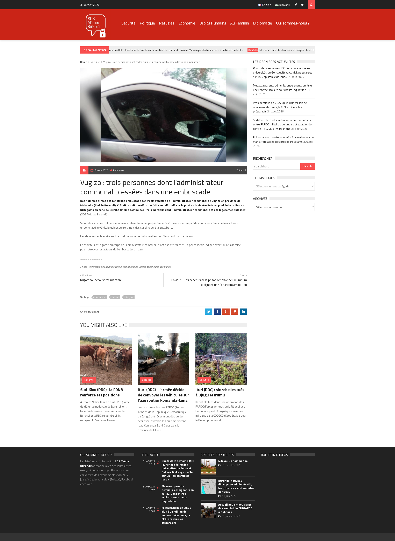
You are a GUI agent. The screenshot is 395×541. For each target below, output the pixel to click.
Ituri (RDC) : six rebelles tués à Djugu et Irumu (219, 392)
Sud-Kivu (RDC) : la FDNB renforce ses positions (101, 392)
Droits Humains (212, 23)
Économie (186, 23)
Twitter (303, 4)
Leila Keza (118, 170)
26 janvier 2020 (231, 516)
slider (115, 297)
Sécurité (128, 23)
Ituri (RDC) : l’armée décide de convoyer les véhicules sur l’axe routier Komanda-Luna (163, 394)
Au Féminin (239, 23)
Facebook (296, 4)
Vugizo (129, 297)
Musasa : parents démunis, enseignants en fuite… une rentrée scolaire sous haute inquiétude (311, 50)
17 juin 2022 (229, 496)
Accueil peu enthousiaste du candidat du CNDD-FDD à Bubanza (235, 508)
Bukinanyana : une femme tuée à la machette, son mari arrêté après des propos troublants (283, 139)
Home (83, 62)
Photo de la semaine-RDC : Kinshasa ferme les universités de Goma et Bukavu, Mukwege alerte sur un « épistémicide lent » (162, 50)
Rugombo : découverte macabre (101, 280)
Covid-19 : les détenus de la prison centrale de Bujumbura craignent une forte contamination (209, 282)
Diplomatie (262, 23)
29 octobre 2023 (231, 465)
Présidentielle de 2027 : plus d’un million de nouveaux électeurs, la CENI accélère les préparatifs (280, 106)
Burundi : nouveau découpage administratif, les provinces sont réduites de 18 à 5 (236, 486)
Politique (147, 23)
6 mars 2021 (101, 170)
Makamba (100, 297)
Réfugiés (166, 23)
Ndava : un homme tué (233, 461)
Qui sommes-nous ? (293, 23)
